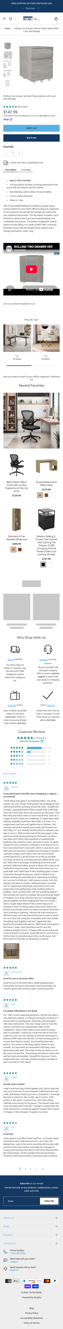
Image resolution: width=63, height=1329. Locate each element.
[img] (10, 782)
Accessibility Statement (31, 1318)
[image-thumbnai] (7, 46)
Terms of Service (32, 1323)
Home (7, 28)
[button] (10, 106)
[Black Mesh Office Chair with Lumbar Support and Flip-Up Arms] (16, 465)
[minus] (7, 153)
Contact (14, 1262)
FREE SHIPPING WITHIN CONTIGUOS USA (31, 3)
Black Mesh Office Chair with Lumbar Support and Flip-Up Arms (16, 487)
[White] (52, 495)
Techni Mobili (35, 1292)
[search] (10, 18)
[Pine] (40, 495)
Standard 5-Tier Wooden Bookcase (16, 538)
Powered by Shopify (31, 1297)
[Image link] (31, 421)
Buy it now (31, 137)
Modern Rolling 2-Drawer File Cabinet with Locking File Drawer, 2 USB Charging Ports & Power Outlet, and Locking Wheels (46, 545)
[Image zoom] (36, 65)
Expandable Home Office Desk (46, 484)
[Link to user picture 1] (11, 951)
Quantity (8, 146)
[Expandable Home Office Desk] (46, 465)
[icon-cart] (56, 18)
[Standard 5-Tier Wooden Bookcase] (16, 519)
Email (10, 1201)
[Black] (43, 564)
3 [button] (30, 1169)
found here (10, 717)
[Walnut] (19, 549)
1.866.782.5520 (17, 1253)
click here (21, 723)
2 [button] (25, 1169)
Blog (31, 1308)
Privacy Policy (31, 1313)
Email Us (14, 1270)
